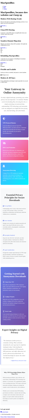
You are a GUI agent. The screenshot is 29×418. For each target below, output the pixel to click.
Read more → (4, 25)
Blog (4, 7)
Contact (5, 8)
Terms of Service (11, 416)
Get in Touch (5, 412)
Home (4, 6)
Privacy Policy (4, 416)
